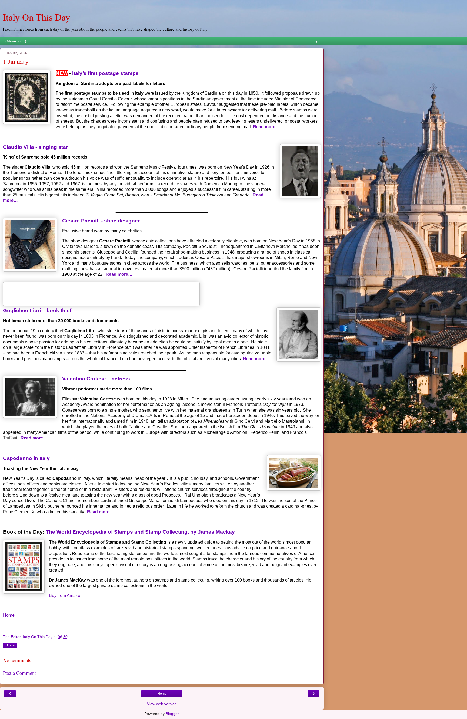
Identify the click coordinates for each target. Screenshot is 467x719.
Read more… (266, 126)
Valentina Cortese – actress (96, 379)
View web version (162, 704)
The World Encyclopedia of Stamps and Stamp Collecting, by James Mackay (140, 532)
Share (10, 645)
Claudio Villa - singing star (35, 147)
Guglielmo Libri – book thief (37, 310)
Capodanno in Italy (26, 458)
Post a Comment (19, 672)
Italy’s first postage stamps (105, 73)
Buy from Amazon (66, 595)
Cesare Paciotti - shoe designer (101, 221)
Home (9, 615)
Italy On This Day (36, 17)
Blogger (172, 713)
